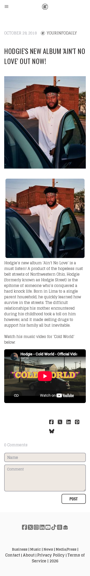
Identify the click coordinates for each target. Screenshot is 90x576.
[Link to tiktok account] (53, 527)
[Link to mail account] (65, 527)
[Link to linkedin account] (42, 527)
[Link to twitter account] (30, 527)
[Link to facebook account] (24, 527)
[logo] (45, 7)
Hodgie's (12, 262)
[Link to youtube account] (47, 527)
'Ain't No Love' (55, 262)
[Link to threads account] (59, 527)
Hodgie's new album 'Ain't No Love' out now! (44, 56)
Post (73, 498)
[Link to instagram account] (36, 527)
